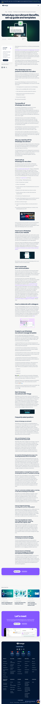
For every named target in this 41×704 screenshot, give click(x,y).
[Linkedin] (19, 649)
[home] (5, 5)
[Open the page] (20, 2)
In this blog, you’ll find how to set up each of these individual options (27, 248)
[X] (21, 649)
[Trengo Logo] (20, 643)
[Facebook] (17, 649)
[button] (38, 5)
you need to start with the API (23, 168)
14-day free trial (24, 177)
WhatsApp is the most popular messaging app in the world (27, 49)
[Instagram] (23, 649)
